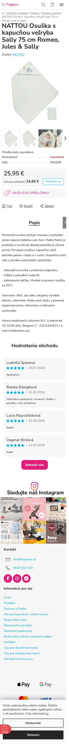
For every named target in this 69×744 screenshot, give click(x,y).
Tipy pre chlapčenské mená (22, 653)
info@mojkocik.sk (24, 559)
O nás (7, 597)
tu (47, 714)
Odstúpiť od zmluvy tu (18, 659)
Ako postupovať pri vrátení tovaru (26, 614)
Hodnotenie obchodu (34, 345)
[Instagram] (17, 578)
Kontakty (9, 642)
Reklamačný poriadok (18, 625)
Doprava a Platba (15, 609)
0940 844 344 (23, 568)
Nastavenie (33, 723)
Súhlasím (33, 735)
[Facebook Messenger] (26, 578)
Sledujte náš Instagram (35, 492)
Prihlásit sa (53, 181)
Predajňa (9, 603)
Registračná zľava (15, 620)
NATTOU (18, 54)
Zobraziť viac (34, 465)
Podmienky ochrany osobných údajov (28, 636)
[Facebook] (8, 578)
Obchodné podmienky (18, 631)
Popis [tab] (34, 223)
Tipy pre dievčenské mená (21, 648)
